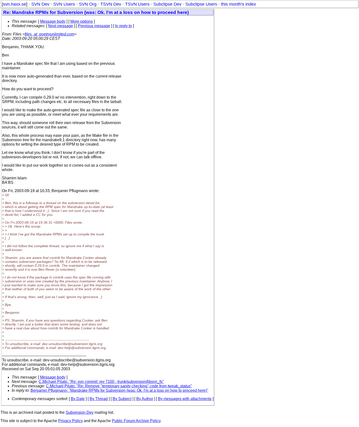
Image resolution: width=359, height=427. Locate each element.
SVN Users (64, 4)
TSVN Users (137, 4)
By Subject (122, 399)
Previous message (94, 26)
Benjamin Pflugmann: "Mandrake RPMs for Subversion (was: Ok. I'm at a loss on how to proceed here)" (119, 390)
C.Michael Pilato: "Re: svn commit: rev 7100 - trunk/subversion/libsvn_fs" (101, 382)
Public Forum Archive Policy (136, 421)
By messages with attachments (184, 399)
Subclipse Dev (167, 4)
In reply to (123, 26)
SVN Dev (40, 4)
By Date (78, 399)
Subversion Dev (80, 412)
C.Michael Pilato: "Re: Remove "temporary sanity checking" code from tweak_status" (119, 386)
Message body (52, 21)
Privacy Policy (70, 421)
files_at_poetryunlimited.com (49, 34)
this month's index (238, 4)
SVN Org (87, 4)
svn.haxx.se (14, 4)
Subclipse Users (201, 4)
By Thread (99, 399)
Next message (60, 26)
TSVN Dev (110, 4)
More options (81, 21)
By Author (144, 399)
